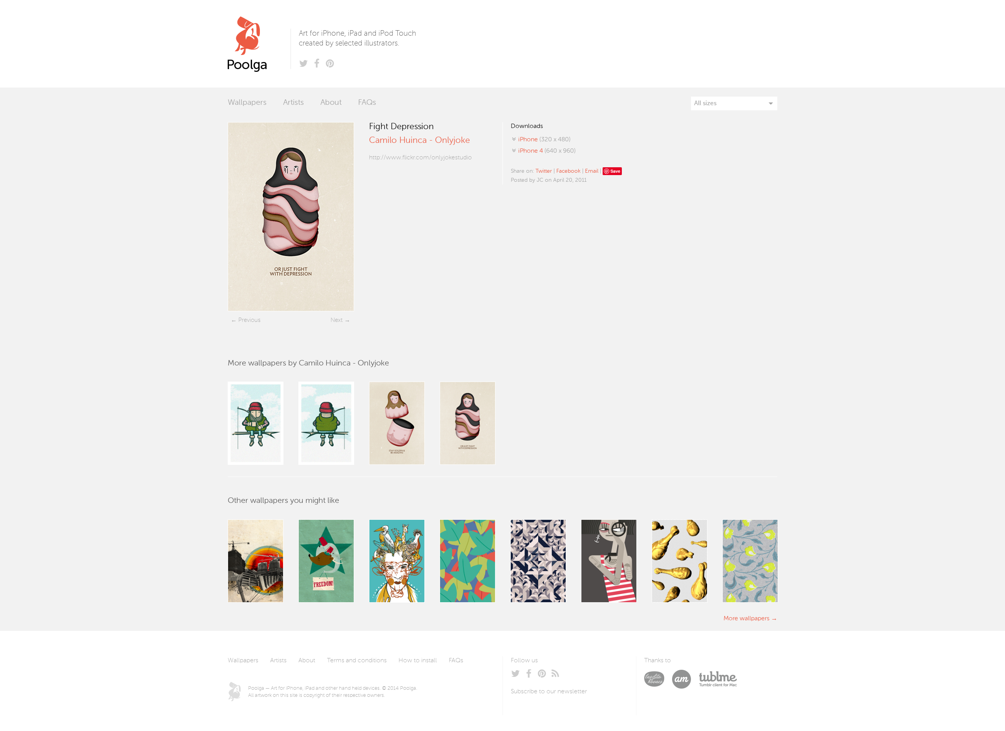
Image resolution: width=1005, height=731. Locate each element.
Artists (293, 103)
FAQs (367, 103)
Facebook (568, 171)
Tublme (718, 679)
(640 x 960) (547, 151)
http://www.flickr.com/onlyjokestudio (420, 158)
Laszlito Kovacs (658, 679)
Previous (249, 320)
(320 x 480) (544, 140)
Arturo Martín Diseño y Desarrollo (685, 679)
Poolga (259, 44)
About (331, 103)
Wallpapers (247, 103)
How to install (417, 661)
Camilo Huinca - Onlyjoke (419, 140)
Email (591, 171)
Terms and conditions (357, 661)
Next (337, 320)
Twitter (543, 171)
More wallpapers (746, 619)
